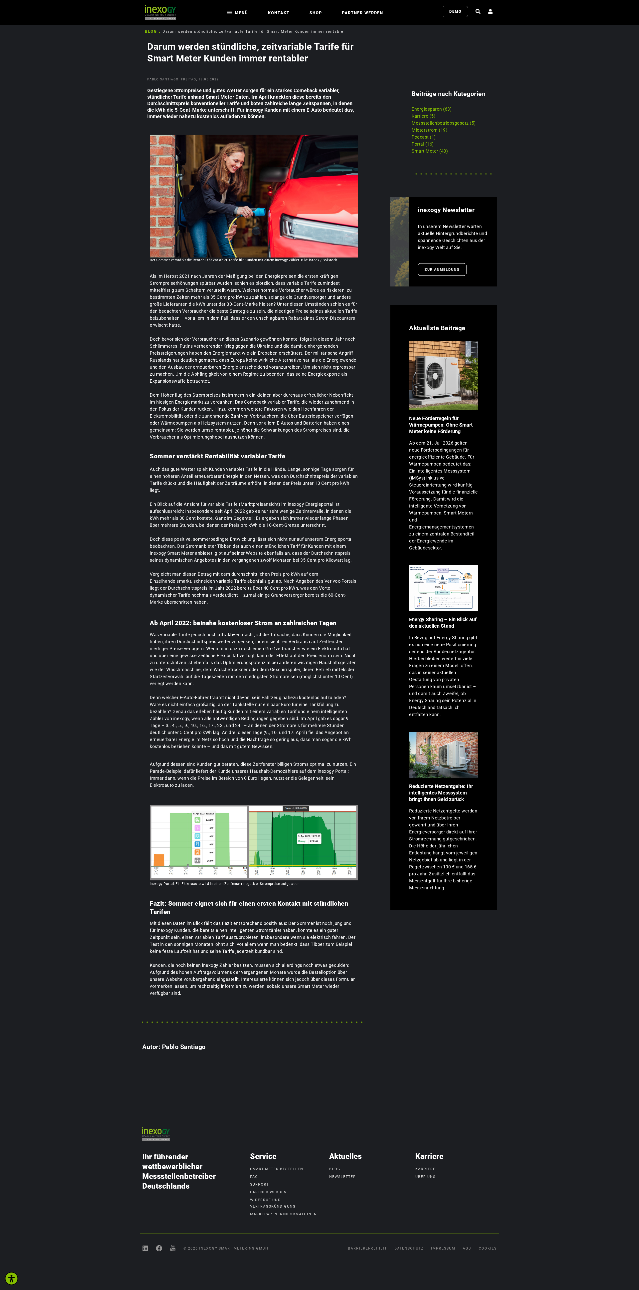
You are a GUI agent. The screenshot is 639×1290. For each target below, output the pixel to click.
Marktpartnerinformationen (283, 1214)
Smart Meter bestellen (276, 1169)
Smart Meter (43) (430, 151)
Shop (316, 12)
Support (259, 1184)
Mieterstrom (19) (429, 130)
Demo (455, 11)
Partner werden (362, 12)
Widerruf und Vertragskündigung (273, 1203)
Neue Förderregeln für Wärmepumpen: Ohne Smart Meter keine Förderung (441, 424)
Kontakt (279, 12)
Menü (241, 12)
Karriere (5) (423, 116)
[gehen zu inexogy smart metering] (145, 1248)
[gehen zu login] (490, 11)
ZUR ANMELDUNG (442, 269)
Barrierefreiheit (367, 1248)
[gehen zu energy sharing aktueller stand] (443, 588)
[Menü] (229, 12)
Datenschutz (409, 1248)
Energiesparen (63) (432, 109)
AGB (467, 1248)
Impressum (443, 1248)
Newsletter (342, 1177)
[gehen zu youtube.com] (173, 1248)
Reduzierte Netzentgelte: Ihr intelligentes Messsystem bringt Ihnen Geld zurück (441, 792)
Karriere (425, 1169)
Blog (151, 31)
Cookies (488, 1248)
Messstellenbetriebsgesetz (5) (444, 123)
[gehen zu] (478, 11)
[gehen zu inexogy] (159, 1248)
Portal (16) (423, 144)
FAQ (254, 1177)
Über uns (425, 1177)
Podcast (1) (424, 137)
